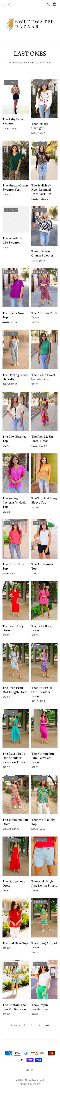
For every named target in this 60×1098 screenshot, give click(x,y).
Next (46, 1025)
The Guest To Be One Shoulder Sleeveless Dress (13, 758)
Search (29, 1069)
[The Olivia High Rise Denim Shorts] (44, 856)
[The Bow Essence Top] (15, 411)
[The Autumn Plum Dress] (44, 287)
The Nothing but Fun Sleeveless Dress (42, 758)
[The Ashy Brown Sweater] (15, 96)
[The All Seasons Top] (44, 539)
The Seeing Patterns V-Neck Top (14, 502)
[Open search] (9, 4)
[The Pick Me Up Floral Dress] (44, 411)
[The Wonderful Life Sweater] (15, 219)
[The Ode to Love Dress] (15, 856)
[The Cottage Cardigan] (44, 98)
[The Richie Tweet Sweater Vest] (44, 349)
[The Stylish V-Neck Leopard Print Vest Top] (44, 160)
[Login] (48, 4)
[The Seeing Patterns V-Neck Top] (15, 473)
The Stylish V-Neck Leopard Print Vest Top (41, 189)
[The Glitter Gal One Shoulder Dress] (44, 662)
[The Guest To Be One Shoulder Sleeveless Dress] (15, 728)
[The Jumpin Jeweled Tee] (44, 979)
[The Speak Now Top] (15, 287)
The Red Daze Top (15, 943)
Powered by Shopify (30, 1083)
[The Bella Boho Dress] (44, 600)
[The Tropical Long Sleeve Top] (44, 473)
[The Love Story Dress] (15, 600)
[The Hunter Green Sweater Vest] (15, 160)
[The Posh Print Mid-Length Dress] (15, 662)
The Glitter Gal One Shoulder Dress (41, 692)
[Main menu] (4, 4)
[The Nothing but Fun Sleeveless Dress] (44, 728)
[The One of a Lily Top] (44, 794)
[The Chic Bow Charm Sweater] (44, 226)
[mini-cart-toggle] (55, 4)
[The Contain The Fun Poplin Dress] (15, 979)
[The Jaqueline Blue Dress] (15, 794)
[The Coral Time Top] (15, 539)
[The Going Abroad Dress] (44, 917)
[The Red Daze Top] (15, 917)
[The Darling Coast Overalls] (15, 349)
